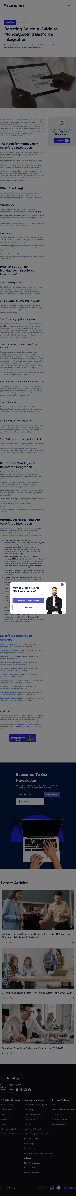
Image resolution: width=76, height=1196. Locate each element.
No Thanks (28, 607)
